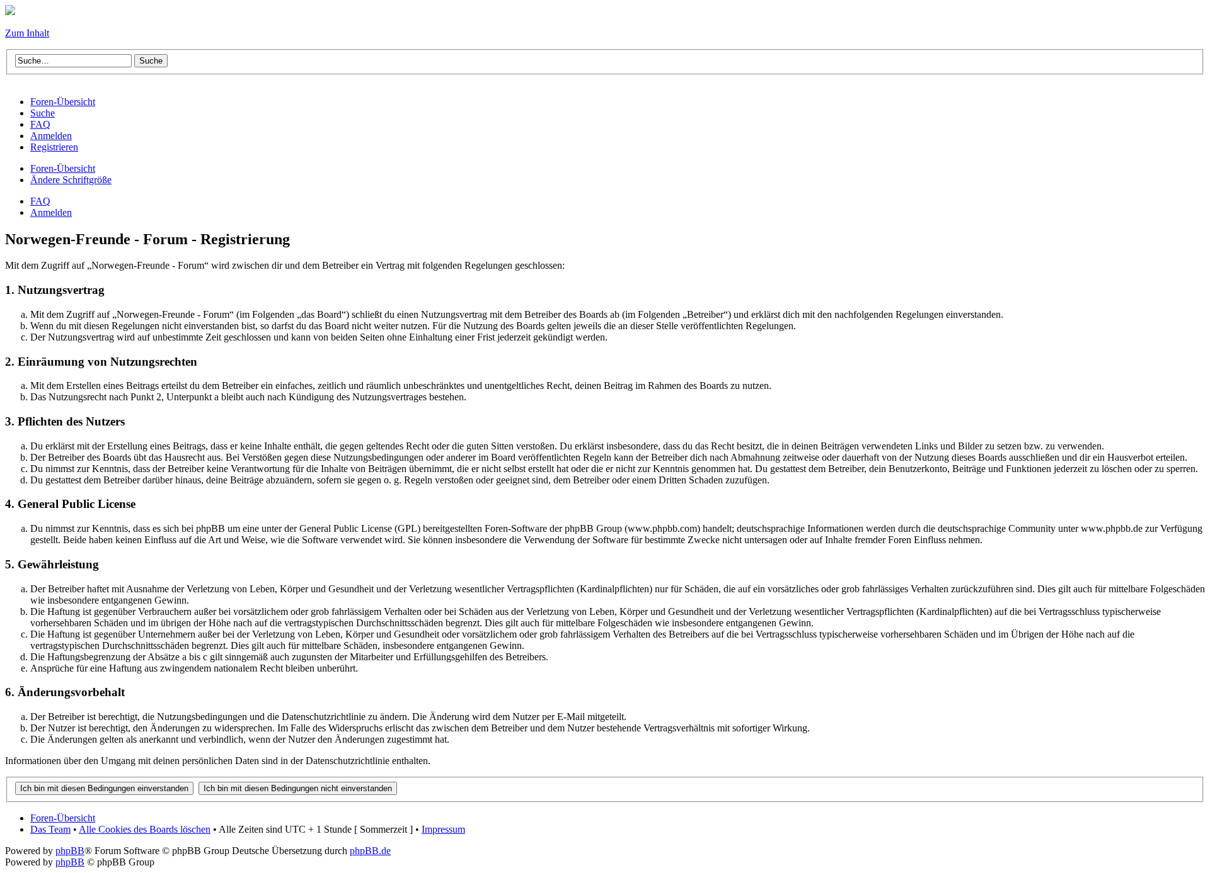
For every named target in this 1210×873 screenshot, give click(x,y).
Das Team (50, 829)
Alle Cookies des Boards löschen (144, 829)
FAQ (40, 201)
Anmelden (51, 212)
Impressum (443, 829)
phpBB (69, 850)
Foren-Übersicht (62, 168)
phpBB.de (370, 850)
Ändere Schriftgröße (71, 179)
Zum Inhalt (27, 33)
